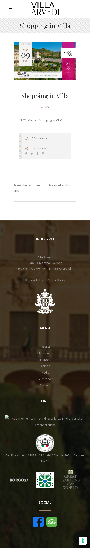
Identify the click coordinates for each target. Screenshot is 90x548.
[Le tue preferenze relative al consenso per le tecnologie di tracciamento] (83, 541)
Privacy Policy (34, 280)
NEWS (45, 107)
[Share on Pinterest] (43, 153)
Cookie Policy (56, 280)
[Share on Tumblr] (37, 153)
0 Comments (39, 138)
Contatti (45, 385)
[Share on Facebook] (26, 153)
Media (45, 372)
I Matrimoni (45, 353)
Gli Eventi (45, 360)
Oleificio (45, 366)
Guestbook (45, 379)
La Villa (45, 347)
